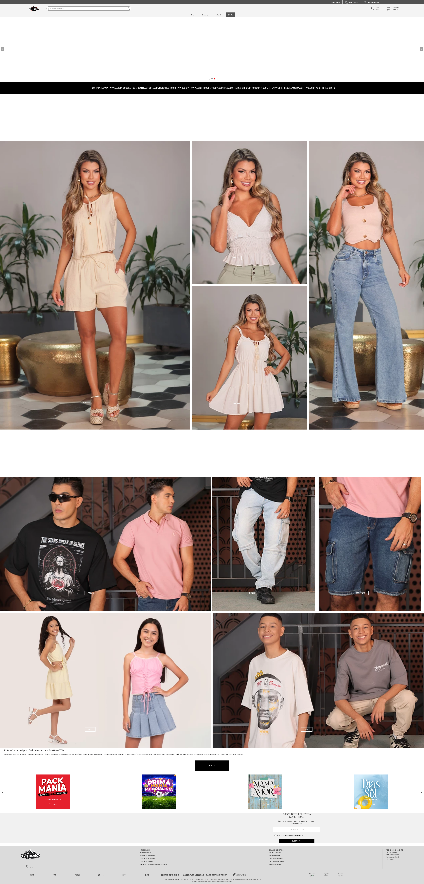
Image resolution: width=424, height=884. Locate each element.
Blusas (235, 258)
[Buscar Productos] (126, 8)
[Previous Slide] (2, 49)
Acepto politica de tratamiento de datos (290, 835)
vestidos (236, 403)
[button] (209, 78)
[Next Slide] (421, 49)
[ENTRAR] (374, 8)
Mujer (172, 754)
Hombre (178, 754)
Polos (91, 593)
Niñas (184, 754)
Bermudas (360, 593)
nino (307, 729)
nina (90, 729)
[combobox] (88, 8)
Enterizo (86, 403)
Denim (355, 403)
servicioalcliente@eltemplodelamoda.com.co (247, 879)
